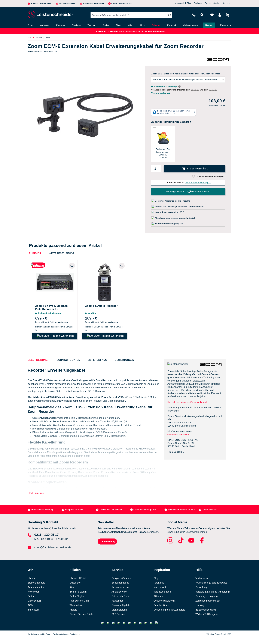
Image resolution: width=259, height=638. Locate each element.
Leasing (199, 605)
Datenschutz (34, 600)
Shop (29, 37)
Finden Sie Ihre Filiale (81, 614)
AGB (30, 605)
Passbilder (117, 600)
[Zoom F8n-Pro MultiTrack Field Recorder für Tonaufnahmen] (54, 281)
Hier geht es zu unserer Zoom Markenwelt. (187, 402)
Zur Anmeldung (107, 541)
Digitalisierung (119, 609)
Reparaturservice (121, 587)
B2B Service (118, 614)
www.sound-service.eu (178, 434)
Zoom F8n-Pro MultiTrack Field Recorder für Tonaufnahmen (51, 307)
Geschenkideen (161, 605)
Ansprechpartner (36, 587)
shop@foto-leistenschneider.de (52, 547)
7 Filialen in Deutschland (93, 4)
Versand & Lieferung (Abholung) (212, 591)
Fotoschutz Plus (120, 596)
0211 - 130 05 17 (46, 535)
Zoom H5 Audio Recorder (101, 305)
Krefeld (73, 609)
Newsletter (33, 591)
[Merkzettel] (212, 15)
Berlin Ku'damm (78, 591)
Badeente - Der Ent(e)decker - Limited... (163, 152)
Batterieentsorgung (205, 609)
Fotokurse (198, 3)
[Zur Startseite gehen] (50, 14)
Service (216, 3)
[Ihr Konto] (220, 15)
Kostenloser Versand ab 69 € (181, 509)
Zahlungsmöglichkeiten (207, 600)
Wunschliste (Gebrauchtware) (211, 582)
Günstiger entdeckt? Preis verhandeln (188, 191)
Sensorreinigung (120, 582)
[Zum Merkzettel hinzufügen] (72, 266)
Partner (31, 596)
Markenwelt (179, 3)
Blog (189, 3)
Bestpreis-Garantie (67, 4)
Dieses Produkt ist (188, 182)
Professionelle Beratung (41, 4)
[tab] (38, 360)
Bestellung (201, 587)
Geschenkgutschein (164, 600)
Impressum (33, 609)
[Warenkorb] (227, 15)
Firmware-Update (121, 605)
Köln (72, 587)
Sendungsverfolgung (206, 596)
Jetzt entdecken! (156, 31)
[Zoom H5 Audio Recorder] (104, 281)
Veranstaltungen (162, 591)
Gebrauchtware (209, 509)
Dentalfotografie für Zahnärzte (169, 609)
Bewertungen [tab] (124, 360)
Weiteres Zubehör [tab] (61, 253)
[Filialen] (202, 15)
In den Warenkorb (197, 168)
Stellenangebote (36, 582)
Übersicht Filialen (79, 578)
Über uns (226, 3)
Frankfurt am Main (79, 600)
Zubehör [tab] (35, 253)
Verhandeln (201, 578)
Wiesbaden (76, 605)
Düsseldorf (75, 582)
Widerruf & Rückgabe (206, 614)
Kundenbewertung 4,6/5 (121, 4)
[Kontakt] (194, 15)
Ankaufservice (119, 591)
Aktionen (158, 596)
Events (207, 3)
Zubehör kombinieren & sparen (171, 121)
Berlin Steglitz (77, 596)
